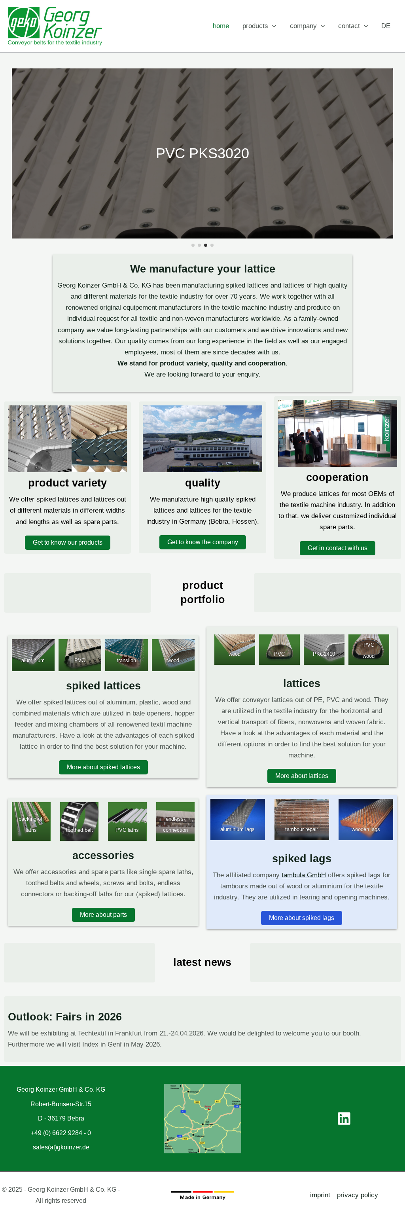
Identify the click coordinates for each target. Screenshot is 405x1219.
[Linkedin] (344, 1118)
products (255, 26)
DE (385, 26)
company (303, 26)
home (221, 26)
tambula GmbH (304, 875)
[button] (193, 245)
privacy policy (357, 1195)
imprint (320, 1195)
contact (349, 26)
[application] (272, 26)
